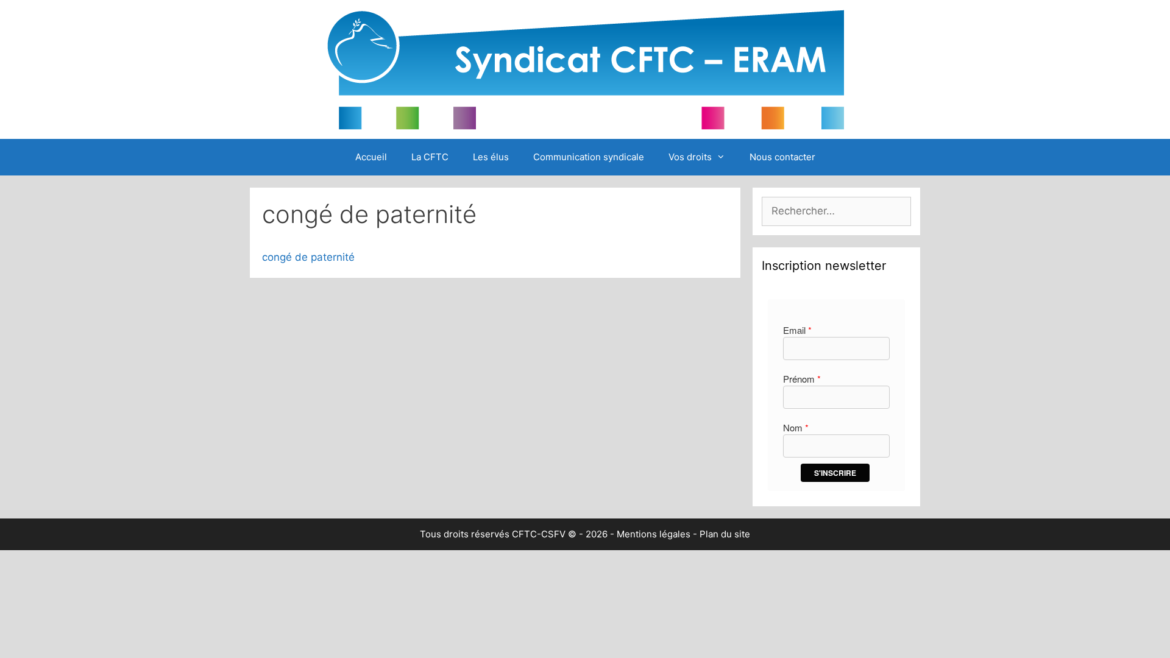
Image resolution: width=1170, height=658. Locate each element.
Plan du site (725, 534)
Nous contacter (782, 157)
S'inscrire (835, 472)
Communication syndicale (588, 157)
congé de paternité (308, 257)
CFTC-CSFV (539, 534)
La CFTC (429, 157)
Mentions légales (653, 534)
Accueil (371, 157)
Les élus (491, 157)
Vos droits (690, 157)
